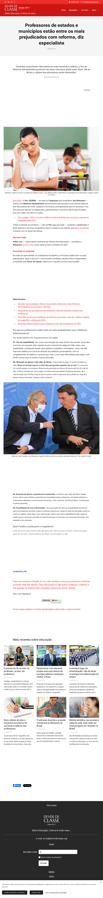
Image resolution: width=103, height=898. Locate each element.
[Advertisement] (51, 109)
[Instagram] (11, 2)
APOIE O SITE (75, 2)
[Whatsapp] (5, 2)
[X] (14, 2)
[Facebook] (8, 2)
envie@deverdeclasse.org (90, 2)
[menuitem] (64, 10)
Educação (17, 200)
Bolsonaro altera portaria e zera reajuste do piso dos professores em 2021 (49, 324)
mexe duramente (82, 228)
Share (18, 785)
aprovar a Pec (28, 245)
